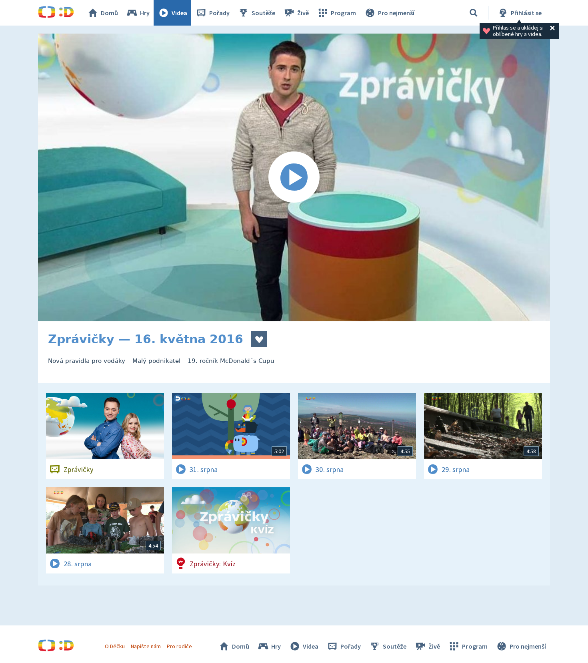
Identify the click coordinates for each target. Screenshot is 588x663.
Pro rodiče (179, 646)
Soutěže (263, 13)
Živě (303, 13)
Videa (179, 13)
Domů (109, 13)
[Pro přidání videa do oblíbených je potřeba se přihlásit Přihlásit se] (259, 339)
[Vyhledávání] (473, 13)
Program (343, 13)
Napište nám (145, 646)
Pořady (219, 13)
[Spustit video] (294, 177)
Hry (145, 13)
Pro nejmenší (396, 13)
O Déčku (115, 646)
